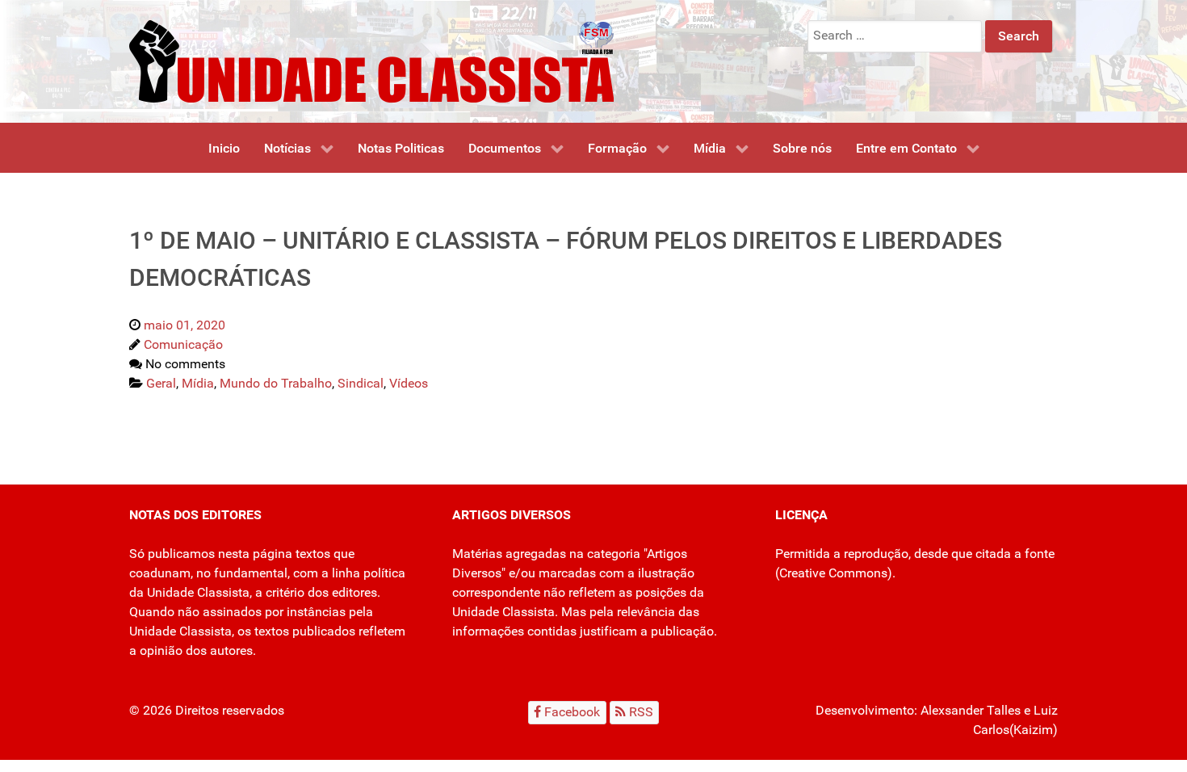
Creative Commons (833, 573)
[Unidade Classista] (371, 60)
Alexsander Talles (971, 710)
